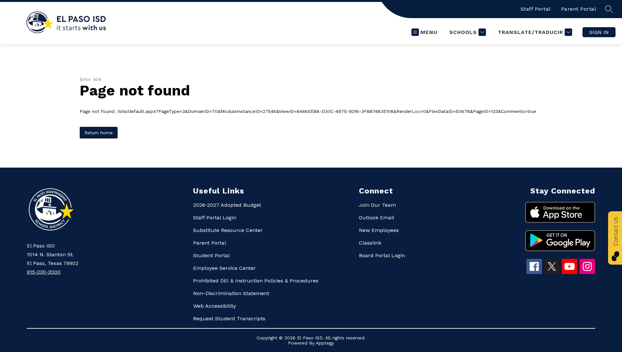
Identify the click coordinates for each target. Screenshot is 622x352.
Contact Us (615, 231)
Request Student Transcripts (229, 318)
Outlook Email (376, 217)
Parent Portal (578, 9)
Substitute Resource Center (228, 230)
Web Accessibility (214, 306)
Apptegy (325, 343)
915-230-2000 (44, 272)
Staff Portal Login (214, 217)
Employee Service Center (224, 268)
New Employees (379, 230)
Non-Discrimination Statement (231, 293)
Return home (99, 132)
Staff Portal (536, 9)
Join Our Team (377, 205)
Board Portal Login (382, 255)
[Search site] (609, 9)
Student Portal (211, 255)
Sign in (599, 32)
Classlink (370, 243)
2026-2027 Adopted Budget (227, 205)
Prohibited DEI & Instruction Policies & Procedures (255, 281)
